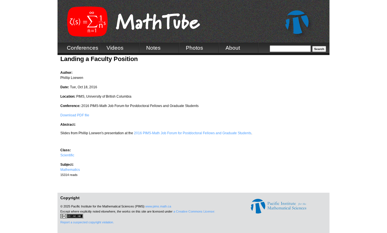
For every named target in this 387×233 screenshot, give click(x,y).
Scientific (67, 155)
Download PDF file (74, 115)
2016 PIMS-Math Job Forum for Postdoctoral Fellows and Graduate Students (192, 133)
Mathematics (70, 170)
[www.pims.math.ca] (278, 212)
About (233, 48)
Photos (194, 48)
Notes (153, 48)
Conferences (82, 48)
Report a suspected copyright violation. (87, 222)
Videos (115, 48)
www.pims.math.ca (158, 206)
